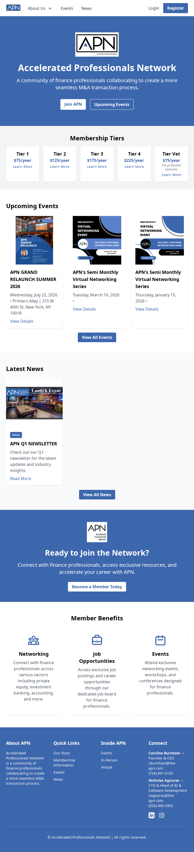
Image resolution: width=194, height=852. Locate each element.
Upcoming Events (111, 104)
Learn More (22, 166)
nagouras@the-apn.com (162, 798)
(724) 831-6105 (161, 773)
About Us (36, 8)
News (86, 8)
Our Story (62, 753)
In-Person (109, 760)
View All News (97, 494)
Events (67, 8)
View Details (21, 321)
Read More (20, 478)
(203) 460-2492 (161, 805)
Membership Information (64, 763)
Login (154, 8)
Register (175, 8)
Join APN (73, 104)
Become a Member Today (97, 586)
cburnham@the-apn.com (162, 766)
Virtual (106, 767)
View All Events (97, 337)
